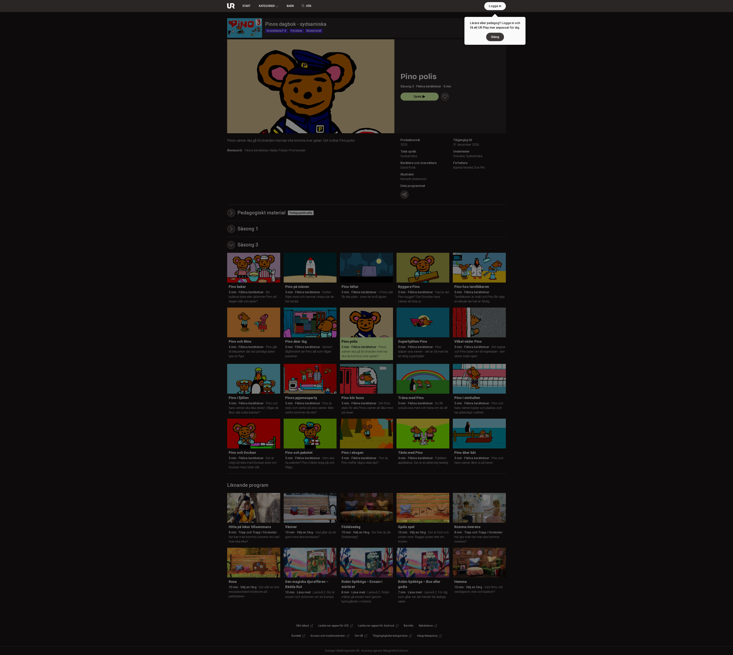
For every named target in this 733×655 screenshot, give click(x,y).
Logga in (495, 6)
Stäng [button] (495, 37)
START (246, 5)
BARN (290, 5)
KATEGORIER (267, 5)
